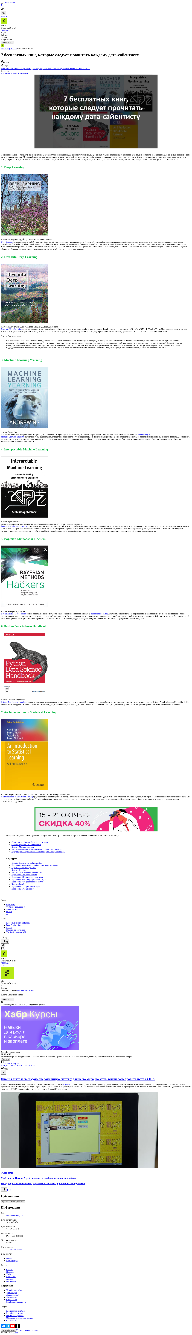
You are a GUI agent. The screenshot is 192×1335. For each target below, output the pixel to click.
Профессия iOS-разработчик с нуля (27, 877)
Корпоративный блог (15, 1311)
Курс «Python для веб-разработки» (26, 872)
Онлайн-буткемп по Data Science (26, 844)
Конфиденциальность (16, 1302)
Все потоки (10, 2)
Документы (11, 1297)
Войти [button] (4, 16)
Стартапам (11, 1320)
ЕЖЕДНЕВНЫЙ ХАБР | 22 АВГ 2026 (18, 1065)
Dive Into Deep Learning (11, 329)
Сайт (3, 965)
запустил (66, 1084)
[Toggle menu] (2, 3)
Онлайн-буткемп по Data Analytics (26, 863)
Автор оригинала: (14, 73)
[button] (96, 875)
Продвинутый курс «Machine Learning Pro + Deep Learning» (38, 852)
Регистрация (12, 1261)
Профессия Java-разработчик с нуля (27, 882)
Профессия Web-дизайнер (22, 889)
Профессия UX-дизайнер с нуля (25, 886)
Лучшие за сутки (8, 1202)
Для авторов (11, 1292)
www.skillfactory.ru (14, 1215)
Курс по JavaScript (19, 884)
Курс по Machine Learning (22, 847)
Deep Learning (7, 242)
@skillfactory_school (25, 990)
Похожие (20, 1202)
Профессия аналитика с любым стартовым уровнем (34, 865)
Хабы (8, 1274)
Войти (9, 1258)
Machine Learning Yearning (12, 437)
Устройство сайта (14, 1290)
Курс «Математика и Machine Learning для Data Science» (36, 849)
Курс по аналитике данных (23, 868)
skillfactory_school (9, 48)
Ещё (9, 1190)
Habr (15, 1333)
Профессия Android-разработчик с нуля (28, 879)
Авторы (9, 1279)
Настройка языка (8, 1330)
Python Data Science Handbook (14, 702)
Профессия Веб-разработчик (24, 875)
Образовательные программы (19, 1318)
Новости (10, 1272)
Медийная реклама (14, 1313)
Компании (11, 1276)
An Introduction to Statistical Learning (17, 797)
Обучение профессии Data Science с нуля (29, 842)
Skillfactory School (14, 1249)
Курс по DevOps (18, 870)
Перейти (5, 1059)
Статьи (9, 1269)
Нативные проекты (15, 1315)
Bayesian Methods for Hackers (14, 614)
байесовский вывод (99, 614)
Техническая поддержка (27, 1330)
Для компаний (12, 1295)
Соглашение (11, 1300)
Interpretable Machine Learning (14, 526)
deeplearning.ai (144, 434)
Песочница (11, 1281)
